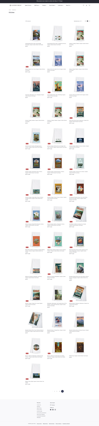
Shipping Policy (51, 423)
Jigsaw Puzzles (28, 5)
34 (59, 391)
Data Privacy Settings (41, 414)
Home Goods (52, 5)
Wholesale (39, 417)
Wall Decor (36, 5)
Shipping (38, 406)
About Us (68, 5)
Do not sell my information (41, 412)
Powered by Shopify (66, 423)
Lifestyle (44, 5)
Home (10, 9)
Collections (60, 5)
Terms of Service (58, 423)
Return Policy (39, 408)
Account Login (39, 411)
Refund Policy (45, 423)
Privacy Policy (39, 409)
